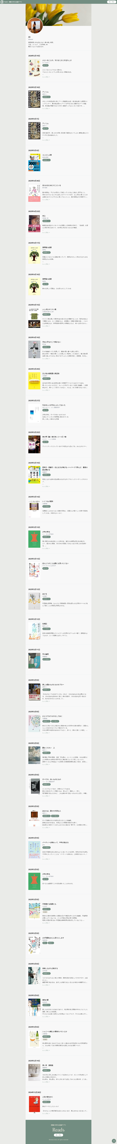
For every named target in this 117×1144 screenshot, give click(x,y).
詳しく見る (111, 2)
